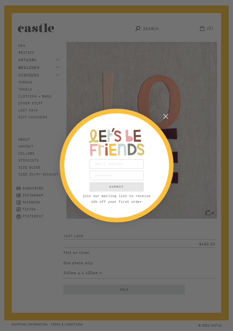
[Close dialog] (165, 116)
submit (116, 187)
